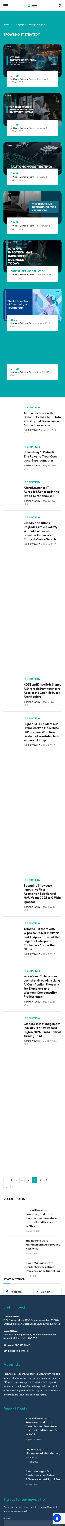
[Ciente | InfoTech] (32, 6)
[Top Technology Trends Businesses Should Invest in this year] (32, 109)
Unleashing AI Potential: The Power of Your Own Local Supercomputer (40, 456)
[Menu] (5, 6)
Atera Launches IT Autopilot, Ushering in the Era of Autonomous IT (41, 492)
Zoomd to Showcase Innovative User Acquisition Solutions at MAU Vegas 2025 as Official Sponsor (42, 894)
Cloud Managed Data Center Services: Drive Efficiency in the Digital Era (43, 1267)
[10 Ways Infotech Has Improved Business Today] (32, 256)
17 (6, 1186)
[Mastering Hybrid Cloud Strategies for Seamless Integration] (32, 353)
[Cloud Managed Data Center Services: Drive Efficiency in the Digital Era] (13, 1267)
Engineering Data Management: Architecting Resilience (43, 1244)
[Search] (60, 6)
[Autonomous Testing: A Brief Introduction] (32, 158)
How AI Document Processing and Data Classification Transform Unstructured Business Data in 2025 (43, 1218)
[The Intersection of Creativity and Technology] (32, 305)
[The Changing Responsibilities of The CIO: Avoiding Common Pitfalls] (32, 207)
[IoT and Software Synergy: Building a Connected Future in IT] (32, 60)
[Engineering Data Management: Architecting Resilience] (13, 1244)
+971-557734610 (21, 1345)
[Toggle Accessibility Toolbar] (57, 1518)
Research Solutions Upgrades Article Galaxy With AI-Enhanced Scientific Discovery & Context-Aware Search (40, 531)
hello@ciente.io (19, 1350)
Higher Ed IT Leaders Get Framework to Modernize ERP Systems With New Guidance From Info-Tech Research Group (41, 732)
